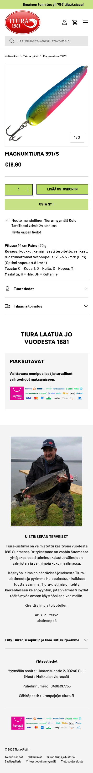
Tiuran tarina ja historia (60, 757)
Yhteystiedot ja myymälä (41, 761)
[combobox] (46, 41)
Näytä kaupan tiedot (26, 232)
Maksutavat (35, 757)
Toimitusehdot (14, 757)
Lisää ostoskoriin (62, 189)
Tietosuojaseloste (72, 761)
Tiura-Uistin (22, 749)
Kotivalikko (12, 56)
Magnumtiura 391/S (55, 56)
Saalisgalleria (13, 761)
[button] (75, 22)
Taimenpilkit (31, 56)
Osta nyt (46, 204)
